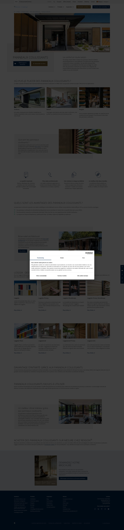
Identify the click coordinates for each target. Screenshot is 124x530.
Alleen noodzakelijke (41, 275)
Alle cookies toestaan (82, 275)
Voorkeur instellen (62, 275)
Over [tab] (83, 257)
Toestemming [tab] (40, 257)
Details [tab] (62, 257)
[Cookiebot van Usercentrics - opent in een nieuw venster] (86, 253)
